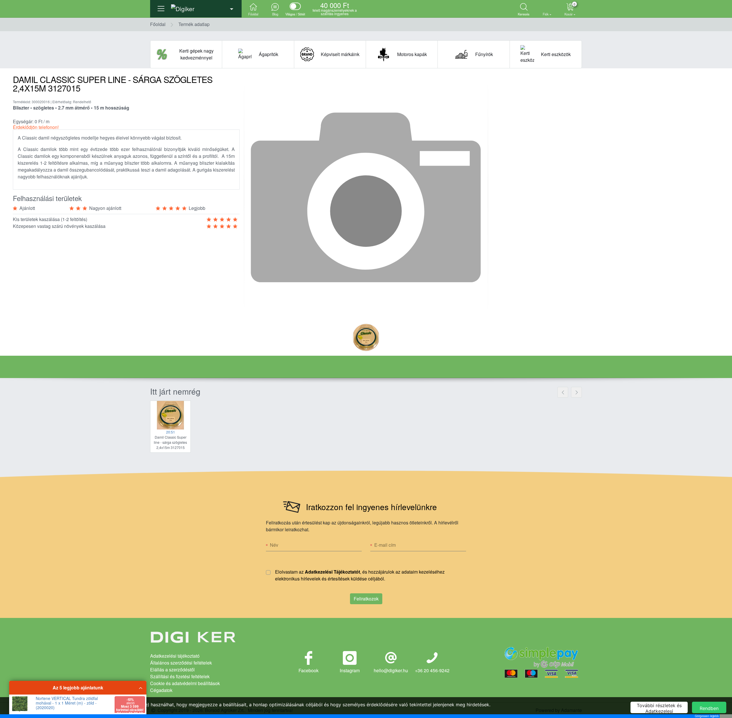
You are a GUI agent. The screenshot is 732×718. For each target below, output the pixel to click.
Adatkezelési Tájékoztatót (332, 571)
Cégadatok (161, 690)
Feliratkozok (366, 598)
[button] (195, 7)
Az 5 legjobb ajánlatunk (78, 687)
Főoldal (158, 24)
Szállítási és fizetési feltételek (180, 676)
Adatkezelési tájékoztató (175, 656)
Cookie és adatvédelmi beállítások (185, 683)
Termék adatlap (194, 24)
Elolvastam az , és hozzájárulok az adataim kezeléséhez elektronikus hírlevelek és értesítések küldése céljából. (360, 575)
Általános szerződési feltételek (181, 662)
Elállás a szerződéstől (172, 669)
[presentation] (562, 392)
